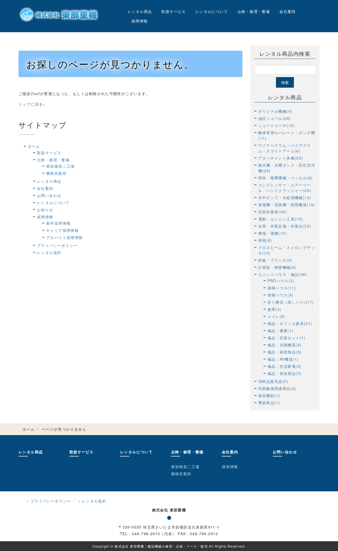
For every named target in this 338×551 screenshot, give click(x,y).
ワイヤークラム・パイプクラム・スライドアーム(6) (284, 148)
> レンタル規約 (92, 500)
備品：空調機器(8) (284, 344)
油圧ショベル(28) (274, 118)
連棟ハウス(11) (281, 287)
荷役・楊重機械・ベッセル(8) (285, 177)
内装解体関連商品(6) (277, 388)
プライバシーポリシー (57, 245)
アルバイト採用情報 (64, 237)
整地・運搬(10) (272, 233)
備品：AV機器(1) (283, 359)
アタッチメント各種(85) (280, 158)
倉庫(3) (274, 309)
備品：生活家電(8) (284, 366)
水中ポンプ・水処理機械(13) (284, 197)
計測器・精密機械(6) (277, 267)
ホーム (34, 146)
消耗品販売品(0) (273, 381)
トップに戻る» (31, 104)
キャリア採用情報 (62, 230)
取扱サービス (173, 11)
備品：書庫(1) (280, 330)
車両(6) (265, 240)
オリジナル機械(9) (275, 111)
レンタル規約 (49, 252)
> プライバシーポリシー (48, 500)
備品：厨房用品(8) (284, 352)
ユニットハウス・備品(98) (282, 274)
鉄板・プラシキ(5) (275, 260)
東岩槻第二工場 (60, 166)
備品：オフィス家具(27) (289, 323)
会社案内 (287, 11)
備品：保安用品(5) (284, 373)
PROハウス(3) (281, 280)
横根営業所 (56, 173)
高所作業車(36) (272, 211)
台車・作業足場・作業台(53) (284, 226)
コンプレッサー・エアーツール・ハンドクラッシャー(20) (284, 187)
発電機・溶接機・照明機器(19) (286, 204)
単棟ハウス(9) (280, 295)
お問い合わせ (49, 195)
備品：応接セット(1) (286, 337)
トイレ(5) (276, 316)
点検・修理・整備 (253, 11)
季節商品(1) (269, 402)
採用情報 (140, 20)
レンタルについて (211, 11)
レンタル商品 (140, 11)
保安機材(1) (269, 395)
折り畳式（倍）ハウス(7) (290, 302)
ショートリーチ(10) (276, 125)
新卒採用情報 (58, 223)
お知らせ (45, 209)
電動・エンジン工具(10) (280, 219)
